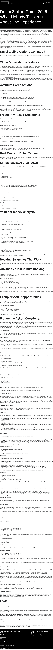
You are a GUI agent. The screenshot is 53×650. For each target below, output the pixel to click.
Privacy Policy (7, 648)
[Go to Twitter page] (0, 641)
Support (42, 634)
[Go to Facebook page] (4, 641)
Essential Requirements (4, 330)
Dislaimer (2, 648)
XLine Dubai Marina (4, 31)
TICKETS (48, 2)
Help (36, 633)
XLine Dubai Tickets (3, 635)
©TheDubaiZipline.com (4, 645)
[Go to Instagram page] (7, 641)
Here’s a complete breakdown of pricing (45, 157)
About (12, 3)
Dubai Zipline (2, 634)
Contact (16, 3)
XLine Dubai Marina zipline (10, 77)
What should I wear (5, 619)
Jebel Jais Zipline (3, 637)
